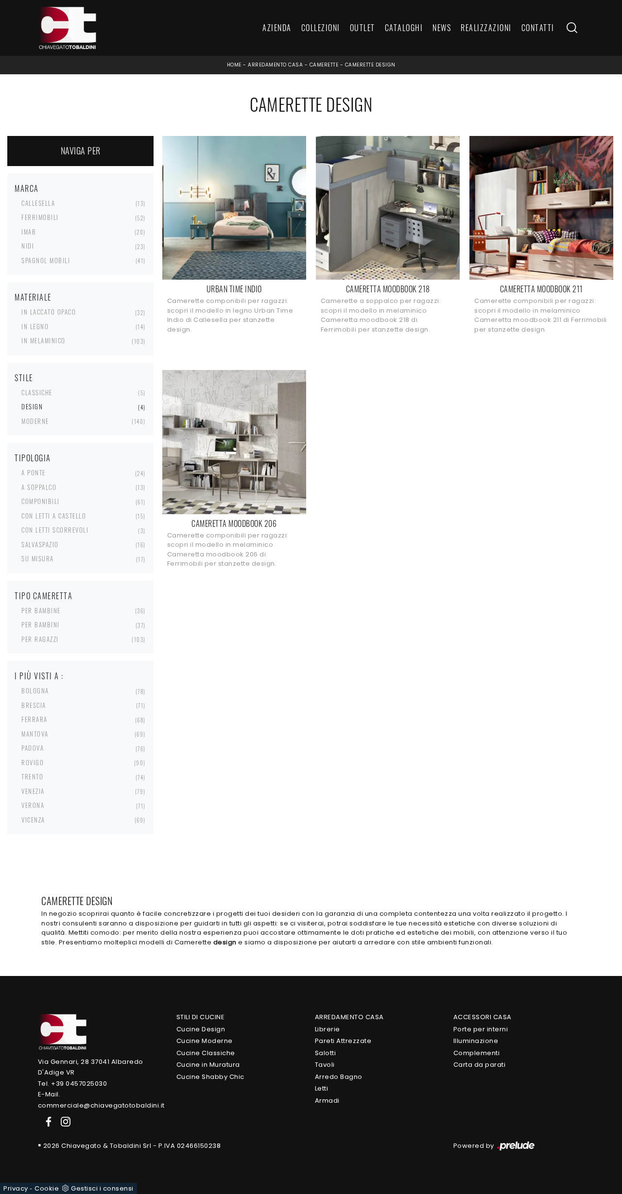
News (441, 28)
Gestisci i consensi (102, 1188)
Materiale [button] (33, 297)
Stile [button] (24, 377)
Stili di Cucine (200, 1017)
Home (234, 64)
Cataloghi (404, 28)
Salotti (325, 1053)
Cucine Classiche (205, 1053)
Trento (32, 776)
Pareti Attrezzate (343, 1040)
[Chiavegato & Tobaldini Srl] (62, 1031)
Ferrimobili (40, 217)
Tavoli (325, 1064)
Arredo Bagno (339, 1076)
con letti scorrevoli (54, 530)
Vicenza (33, 819)
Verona (32, 805)
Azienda (277, 28)
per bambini (40, 624)
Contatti (537, 28)
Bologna (35, 690)
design (32, 406)
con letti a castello (53, 516)
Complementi (476, 1053)
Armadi (327, 1100)
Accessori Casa (482, 1017)
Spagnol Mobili (45, 260)
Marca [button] (27, 188)
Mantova (35, 734)
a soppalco (38, 487)
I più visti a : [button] (39, 676)
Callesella (38, 203)
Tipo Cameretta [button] (43, 595)
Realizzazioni (486, 28)
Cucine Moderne (204, 1040)
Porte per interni (480, 1029)
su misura (37, 558)
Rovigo (32, 762)
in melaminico (43, 340)
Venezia (33, 791)
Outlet (362, 28)
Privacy (15, 1188)
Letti (321, 1088)
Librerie (327, 1029)
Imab (28, 231)
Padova (32, 748)
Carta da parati (479, 1064)
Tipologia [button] (33, 458)
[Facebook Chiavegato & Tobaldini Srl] (46, 1121)
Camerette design (370, 64)
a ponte (33, 472)
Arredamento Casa (275, 64)
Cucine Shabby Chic (210, 1076)
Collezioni (320, 28)
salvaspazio (40, 544)
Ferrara (34, 719)
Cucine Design (200, 1029)
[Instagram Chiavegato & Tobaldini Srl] (62, 1121)
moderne (35, 421)
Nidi (27, 246)
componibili (40, 501)
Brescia (33, 705)
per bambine (41, 610)
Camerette (324, 64)
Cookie (47, 1188)
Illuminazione (476, 1040)
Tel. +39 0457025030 (72, 1083)
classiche (36, 392)
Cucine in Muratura (208, 1064)
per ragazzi (40, 639)
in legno (35, 326)
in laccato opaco (48, 312)
